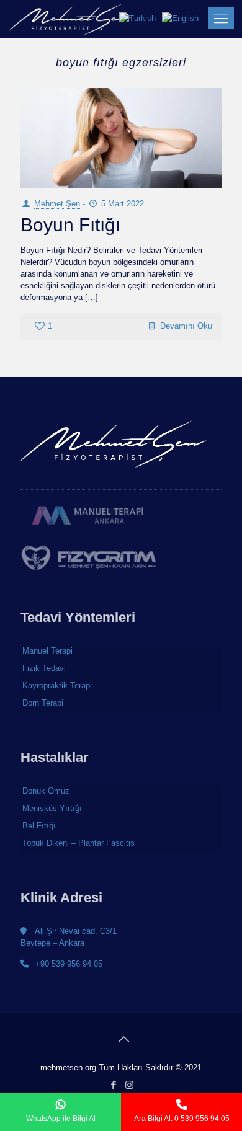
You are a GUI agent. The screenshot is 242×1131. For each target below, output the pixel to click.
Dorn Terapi (42, 702)
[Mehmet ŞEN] (70, 18)
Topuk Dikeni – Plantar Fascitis (78, 843)
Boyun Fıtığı (70, 225)
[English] (183, 18)
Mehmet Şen (57, 203)
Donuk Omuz (45, 791)
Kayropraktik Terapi (57, 685)
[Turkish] (140, 18)
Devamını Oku (186, 325)
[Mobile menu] (219, 18)
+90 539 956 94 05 (67, 964)
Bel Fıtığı (39, 825)
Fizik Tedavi (44, 668)
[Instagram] (129, 1085)
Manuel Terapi (47, 650)
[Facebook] (113, 1085)
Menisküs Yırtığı (52, 808)
